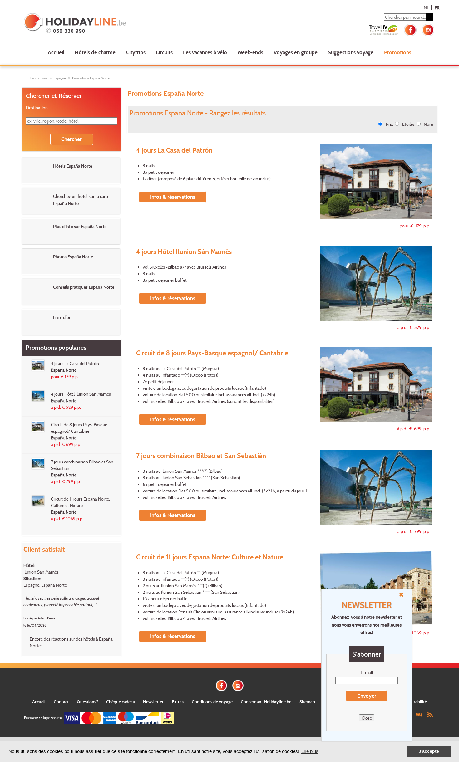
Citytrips (136, 52)
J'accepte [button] (429, 751)
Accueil (56, 52)
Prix (389, 124)
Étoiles (408, 124)
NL (426, 7)
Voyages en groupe (296, 52)
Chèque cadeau (120, 701)
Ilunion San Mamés (41, 571)
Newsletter (153, 701)
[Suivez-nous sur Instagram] (428, 29)
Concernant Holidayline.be (266, 701)
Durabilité (417, 701)
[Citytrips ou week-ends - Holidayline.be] (106, 23)
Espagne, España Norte (45, 585)
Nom (428, 124)
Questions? (87, 701)
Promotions (397, 52)
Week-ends (250, 52)
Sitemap (307, 701)
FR (437, 7)
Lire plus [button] (309, 751)
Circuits (164, 52)
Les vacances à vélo (205, 52)
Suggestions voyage (350, 52)
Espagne (60, 78)
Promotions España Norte (91, 78)
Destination (37, 107)
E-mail (367, 672)
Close (367, 717)
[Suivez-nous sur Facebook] (410, 29)
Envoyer (366, 695)
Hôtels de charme (95, 52)
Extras (178, 701)
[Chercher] (429, 17)
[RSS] (430, 714)
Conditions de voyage (212, 701)
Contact (61, 701)
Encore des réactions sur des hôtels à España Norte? (71, 642)
